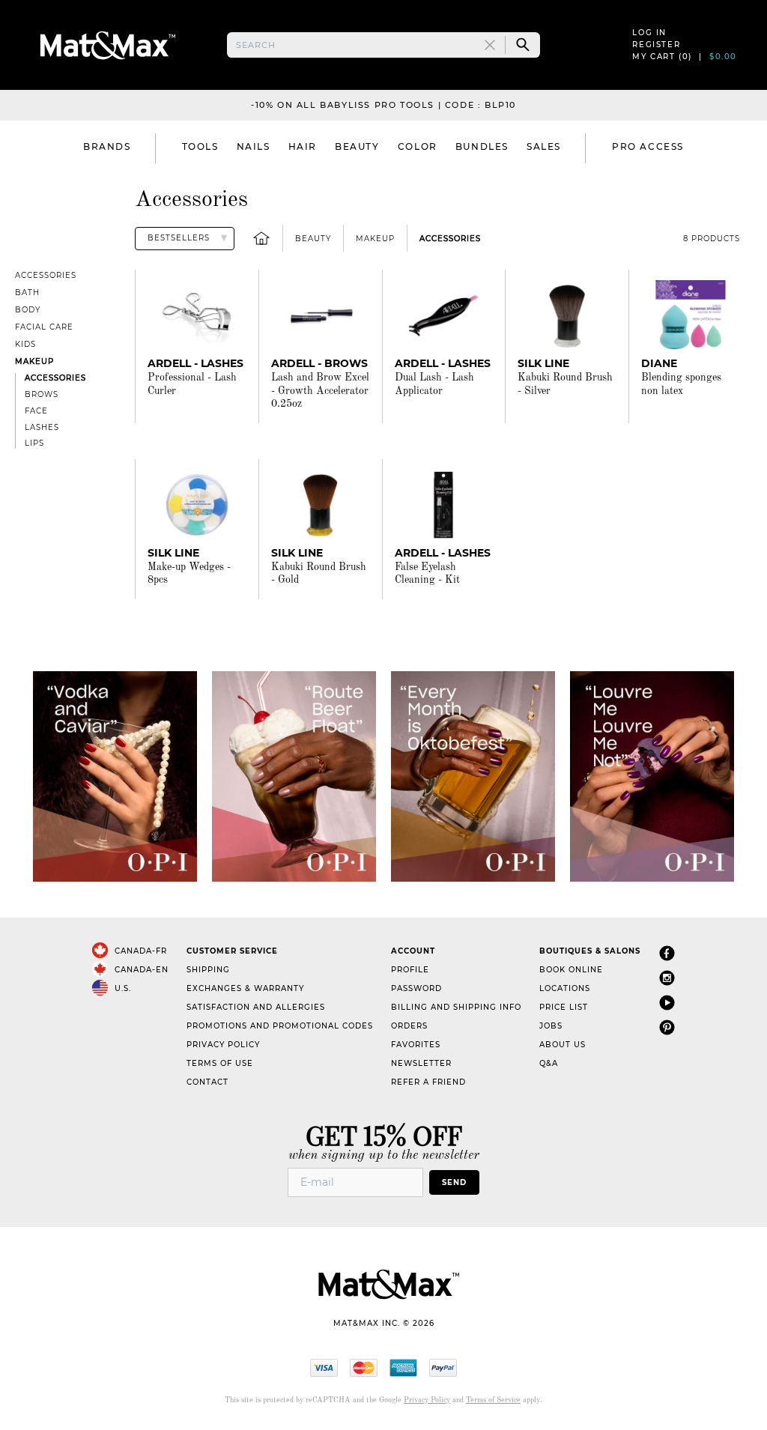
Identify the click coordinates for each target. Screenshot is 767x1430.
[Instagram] (667, 979)
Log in (649, 32)
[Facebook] (667, 954)
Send (454, 1182)
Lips (34, 443)
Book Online (571, 970)
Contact (207, 1082)
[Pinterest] (667, 1028)
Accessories (450, 238)
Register (656, 44)
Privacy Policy (223, 1044)
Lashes (42, 427)
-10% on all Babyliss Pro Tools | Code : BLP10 (383, 105)
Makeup (375, 238)
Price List (563, 1007)
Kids (25, 344)
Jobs (551, 1026)
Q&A (548, 1063)
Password (416, 988)
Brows (41, 394)
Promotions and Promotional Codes (280, 1026)
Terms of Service (493, 1400)
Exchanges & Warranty (245, 988)
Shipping (208, 970)
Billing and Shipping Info (456, 1007)
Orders (409, 1026)
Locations (564, 988)
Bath (27, 292)
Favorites (415, 1044)
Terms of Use (220, 1063)
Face (36, 411)
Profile (410, 970)
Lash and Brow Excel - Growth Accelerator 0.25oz (320, 390)
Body (27, 310)
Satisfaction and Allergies (256, 1007)
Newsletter (421, 1063)
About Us (562, 1044)
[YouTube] (667, 1003)
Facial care (44, 327)
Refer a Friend (428, 1082)
